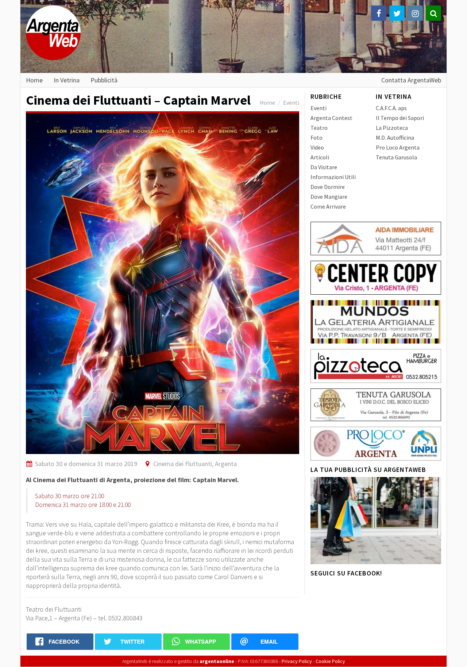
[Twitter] (397, 13)
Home (34, 80)
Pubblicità (103, 80)
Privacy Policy (297, 661)
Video (317, 147)
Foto (316, 137)
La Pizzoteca (392, 127)
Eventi (291, 102)
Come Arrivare (328, 206)
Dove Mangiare (328, 196)
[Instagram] (415, 13)
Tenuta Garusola (396, 157)
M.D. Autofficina (395, 137)
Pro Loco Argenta (398, 147)
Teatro (319, 127)
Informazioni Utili (333, 177)
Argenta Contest (331, 117)
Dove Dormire (327, 186)
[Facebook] (378, 13)
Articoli (319, 157)
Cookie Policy (330, 661)
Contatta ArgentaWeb (411, 80)
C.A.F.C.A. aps (391, 108)
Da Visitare (323, 167)
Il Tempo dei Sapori (400, 117)
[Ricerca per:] (433, 13)
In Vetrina (67, 80)
